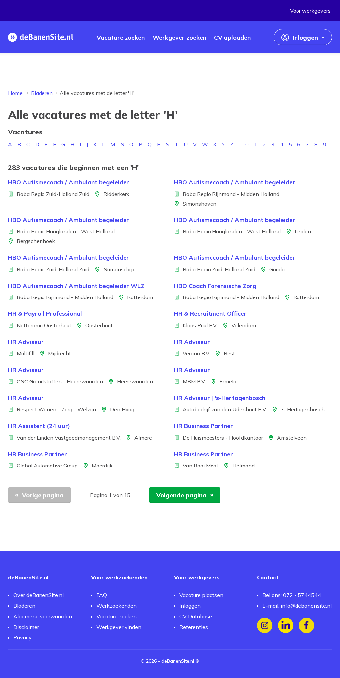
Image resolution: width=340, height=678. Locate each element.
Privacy (22, 637)
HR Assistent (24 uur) (39, 426)
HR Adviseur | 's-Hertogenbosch (219, 398)
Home (15, 93)
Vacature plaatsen (201, 595)
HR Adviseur (26, 342)
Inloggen (190, 605)
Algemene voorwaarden (42, 616)
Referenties (193, 627)
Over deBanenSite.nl (38, 595)
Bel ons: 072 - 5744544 (291, 595)
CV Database (195, 616)
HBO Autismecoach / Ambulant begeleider (68, 182)
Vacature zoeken (116, 616)
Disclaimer (26, 627)
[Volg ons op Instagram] (265, 625)
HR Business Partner (203, 426)
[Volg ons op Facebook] (306, 625)
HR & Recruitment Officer (210, 313)
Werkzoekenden (116, 605)
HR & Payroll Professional (45, 313)
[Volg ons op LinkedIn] (286, 625)
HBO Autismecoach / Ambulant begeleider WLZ (76, 286)
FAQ (101, 595)
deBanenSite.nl (177, 661)
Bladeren (42, 93)
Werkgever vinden (118, 627)
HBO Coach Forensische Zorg (215, 286)
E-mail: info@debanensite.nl (297, 605)
